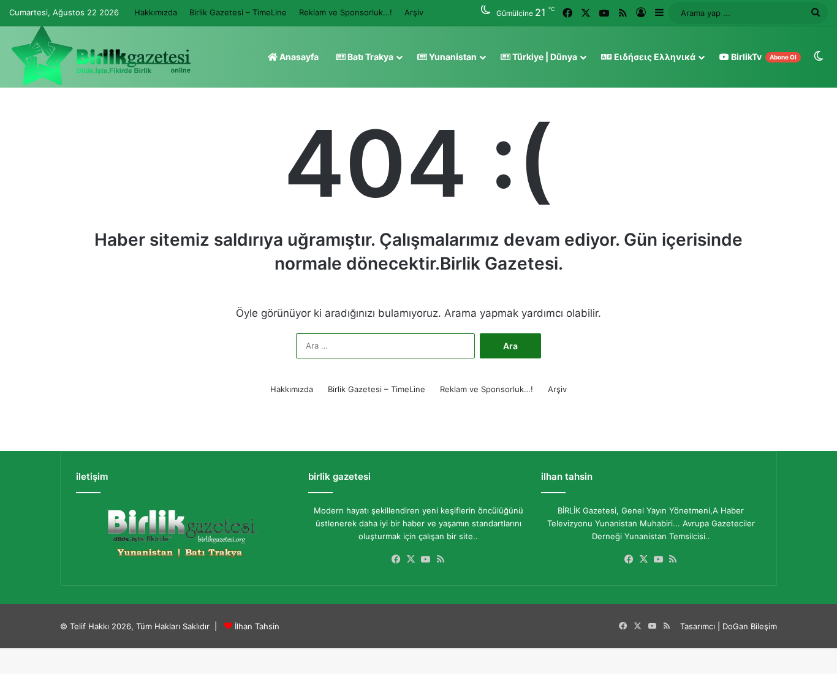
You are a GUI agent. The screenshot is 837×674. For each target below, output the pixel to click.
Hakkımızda (155, 12)
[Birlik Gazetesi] (101, 55)
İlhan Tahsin (257, 626)
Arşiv (413, 12)
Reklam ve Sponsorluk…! (345, 12)
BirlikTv (763, 56)
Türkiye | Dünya (543, 56)
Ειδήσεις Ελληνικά (653, 56)
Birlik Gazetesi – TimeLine (238, 12)
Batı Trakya (369, 56)
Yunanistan (452, 56)
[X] (411, 559)
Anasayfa (298, 56)
